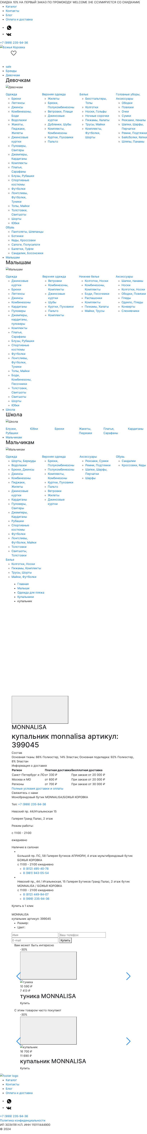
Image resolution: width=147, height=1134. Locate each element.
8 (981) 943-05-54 (36, 873)
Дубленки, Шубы (59, 124)
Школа (10, 409)
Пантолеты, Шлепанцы (27, 231)
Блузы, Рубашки (22, 176)
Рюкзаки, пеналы (134, 120)
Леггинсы (18, 103)
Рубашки (17, 521)
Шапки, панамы (132, 281)
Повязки (128, 107)
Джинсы (17, 107)
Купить (65, 940)
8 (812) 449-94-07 (36, 894)
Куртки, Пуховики (60, 137)
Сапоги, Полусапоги (25, 244)
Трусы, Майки (95, 124)
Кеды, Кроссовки (23, 240)
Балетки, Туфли (22, 249)
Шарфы (90, 478)
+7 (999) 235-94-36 (14, 42)
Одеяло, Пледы (132, 302)
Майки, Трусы (95, 311)
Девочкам (13, 75)
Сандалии (129, 461)
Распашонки (93, 298)
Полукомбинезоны (61, 469)
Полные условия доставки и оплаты (37, 788)
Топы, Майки (20, 206)
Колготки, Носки (96, 281)
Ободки (127, 103)
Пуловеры (18, 311)
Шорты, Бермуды (23, 461)
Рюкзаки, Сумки (96, 461)
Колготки (91, 107)
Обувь (10, 227)
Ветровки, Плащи (60, 111)
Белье (84, 94)
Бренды (11, 71)
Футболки (18, 188)
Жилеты (53, 98)
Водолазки (19, 120)
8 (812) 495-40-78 (36, 868)
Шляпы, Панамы (133, 141)
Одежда (11, 94)
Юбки (15, 223)
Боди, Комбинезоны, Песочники (21, 379)
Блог (9, 15)
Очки (125, 111)
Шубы (52, 302)
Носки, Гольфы (95, 111)
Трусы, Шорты (21, 572)
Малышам (13, 257)
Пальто (53, 141)
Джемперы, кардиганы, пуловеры (19, 319)
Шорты (16, 219)
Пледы (126, 298)
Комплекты (19, 163)
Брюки (16, 98)
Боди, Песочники (97, 293)
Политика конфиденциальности (22, 1120)
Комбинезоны (21, 302)
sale (8, 66)
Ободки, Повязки (134, 293)
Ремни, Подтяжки (134, 133)
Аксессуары (124, 276)
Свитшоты (18, 396)
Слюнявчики (130, 311)
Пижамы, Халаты (97, 120)
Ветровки (55, 281)
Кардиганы (19, 306)
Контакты (12, 11)
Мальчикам (14, 437)
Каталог (11, 6)
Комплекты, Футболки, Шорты (93, 133)
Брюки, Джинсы (22, 469)
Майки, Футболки (23, 577)
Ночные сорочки (97, 115)
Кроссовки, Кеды (134, 465)
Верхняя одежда (54, 94)
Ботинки (17, 236)
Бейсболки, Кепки (134, 137)
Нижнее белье (89, 276)
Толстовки (19, 546)
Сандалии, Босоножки (27, 253)
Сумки (126, 115)
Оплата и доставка (19, 19)
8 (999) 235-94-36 (36, 898)
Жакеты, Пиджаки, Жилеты (18, 129)
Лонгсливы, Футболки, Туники (19, 197)
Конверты (128, 306)
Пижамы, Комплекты (26, 568)
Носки (126, 285)
